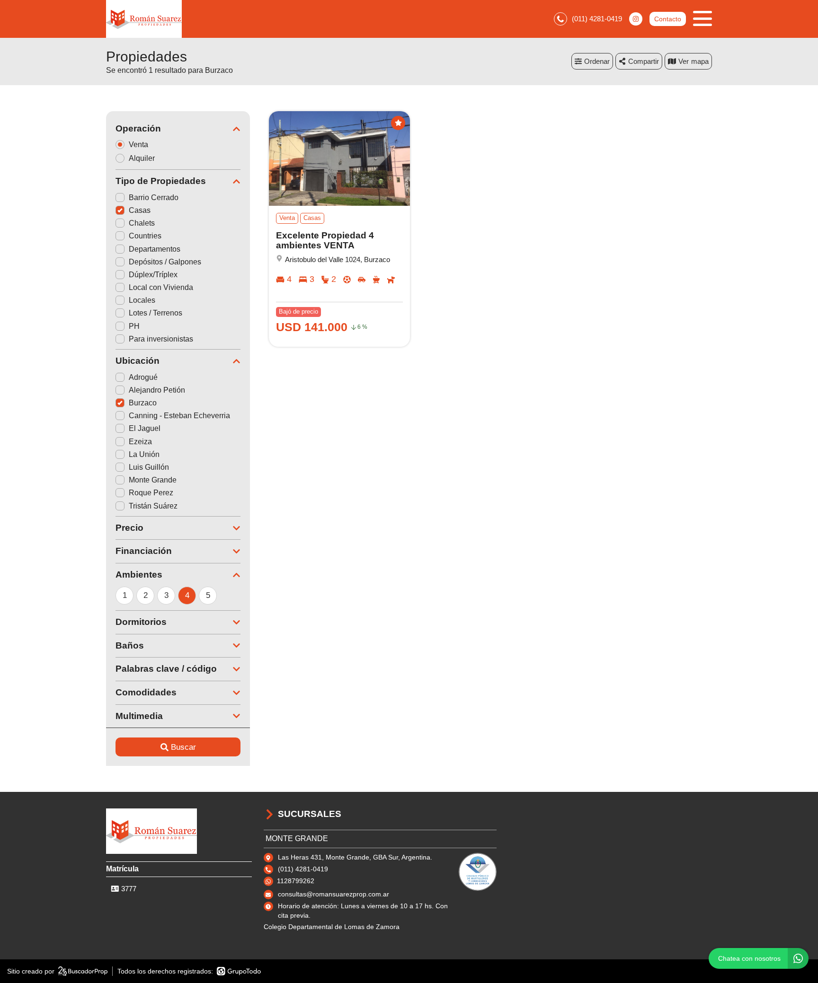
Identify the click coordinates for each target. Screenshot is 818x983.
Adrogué (143, 377)
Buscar (183, 747)
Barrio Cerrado (153, 197)
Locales (142, 300)
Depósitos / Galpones (165, 262)
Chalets (142, 223)
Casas (140, 210)
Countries (145, 236)
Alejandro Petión (157, 390)
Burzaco (143, 403)
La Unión (144, 454)
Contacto (667, 19)
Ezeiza (140, 442)
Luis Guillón (149, 467)
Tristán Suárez (153, 506)
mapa (700, 61)
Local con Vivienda (161, 287)
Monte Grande (153, 480)
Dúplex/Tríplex (153, 275)
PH (134, 326)
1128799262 (295, 881)
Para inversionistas (161, 339)
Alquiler (142, 158)
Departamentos (154, 249)
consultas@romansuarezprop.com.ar (333, 894)
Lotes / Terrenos (155, 313)
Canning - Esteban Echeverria (179, 416)
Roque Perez (151, 493)
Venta (138, 144)
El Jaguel (144, 428)
